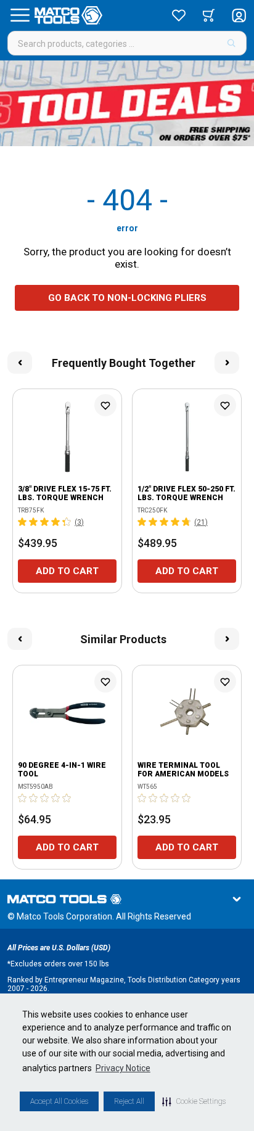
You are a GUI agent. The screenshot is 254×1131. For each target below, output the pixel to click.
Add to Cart (67, 571)
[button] (194, 1101)
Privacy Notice (123, 1068)
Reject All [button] (129, 1101)
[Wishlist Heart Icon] (105, 405)
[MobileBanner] (127, 103)
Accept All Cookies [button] (59, 1101)
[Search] (231, 43)
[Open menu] (19, 15)
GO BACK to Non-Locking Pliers (127, 297)
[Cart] (208, 15)
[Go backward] (19, 363)
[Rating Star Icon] (23, 522)
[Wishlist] (178, 15)
